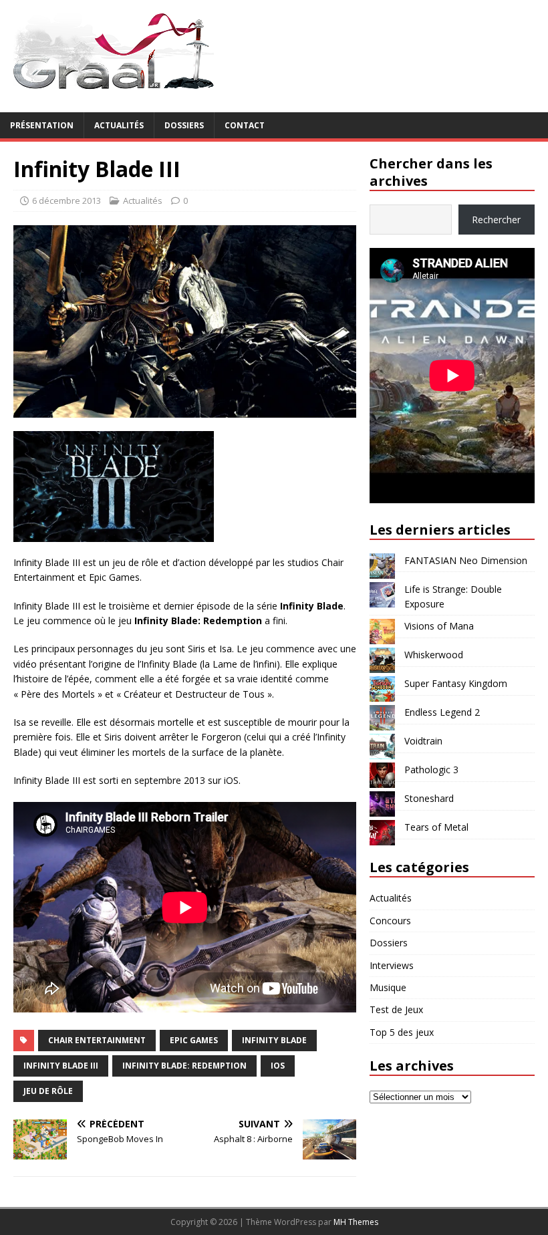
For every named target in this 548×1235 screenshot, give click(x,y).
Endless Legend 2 (442, 712)
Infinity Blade (274, 1040)
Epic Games (194, 1040)
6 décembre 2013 (66, 200)
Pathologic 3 (431, 769)
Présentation (42, 125)
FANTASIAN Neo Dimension (465, 560)
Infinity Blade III (60, 1065)
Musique (388, 987)
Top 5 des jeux (402, 1032)
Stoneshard (429, 798)
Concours (390, 920)
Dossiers (184, 125)
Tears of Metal (436, 827)
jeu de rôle (48, 1091)
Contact (245, 125)
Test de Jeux (396, 1009)
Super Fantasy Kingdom (455, 683)
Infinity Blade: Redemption (184, 1065)
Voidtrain (423, 740)
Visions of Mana (439, 626)
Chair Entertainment (97, 1040)
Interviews (392, 965)
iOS (278, 1065)
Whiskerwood (433, 654)
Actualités (119, 125)
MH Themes (355, 1222)
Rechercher (496, 219)
